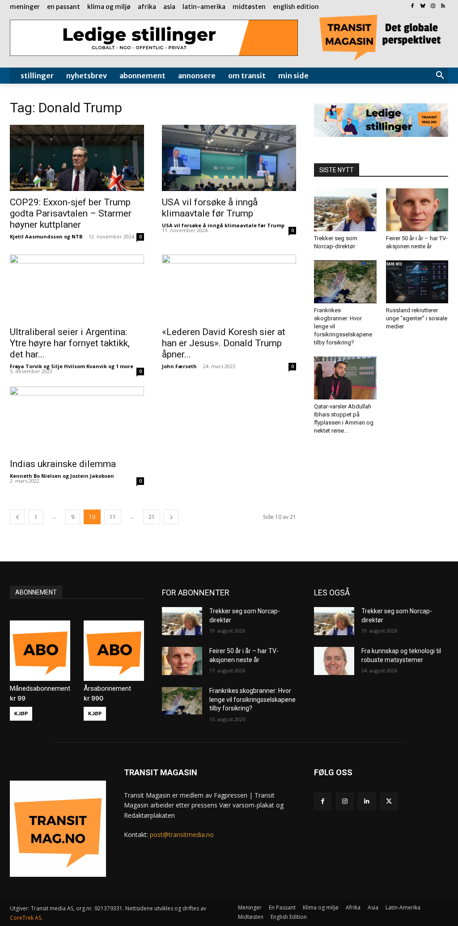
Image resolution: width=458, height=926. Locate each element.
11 (113, 517)
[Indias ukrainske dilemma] (77, 420)
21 (151, 517)
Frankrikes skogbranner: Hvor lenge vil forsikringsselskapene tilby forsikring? (252, 699)
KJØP (21, 713)
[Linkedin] (366, 801)
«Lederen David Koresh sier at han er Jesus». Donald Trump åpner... (223, 343)
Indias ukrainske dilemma (63, 464)
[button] (440, 76)
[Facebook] (412, 6)
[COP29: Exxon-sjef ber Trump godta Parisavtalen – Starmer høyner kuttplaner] (77, 158)
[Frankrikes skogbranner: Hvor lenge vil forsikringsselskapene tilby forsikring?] (345, 281)
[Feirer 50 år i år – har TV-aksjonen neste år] (417, 209)
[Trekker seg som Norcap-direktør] (345, 209)
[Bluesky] (423, 6)
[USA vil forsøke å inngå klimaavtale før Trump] (229, 158)
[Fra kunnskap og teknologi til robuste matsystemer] (334, 661)
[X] (389, 801)
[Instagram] (433, 6)
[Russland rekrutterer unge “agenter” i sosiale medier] (417, 281)
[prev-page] (17, 517)
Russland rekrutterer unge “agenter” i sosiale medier (416, 318)
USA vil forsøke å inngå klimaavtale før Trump (210, 208)
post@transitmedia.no (182, 834)
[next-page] (171, 517)
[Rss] (443, 6)
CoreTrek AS (25, 918)
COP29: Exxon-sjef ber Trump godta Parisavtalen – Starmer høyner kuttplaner (70, 213)
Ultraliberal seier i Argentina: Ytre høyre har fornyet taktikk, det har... (70, 343)
